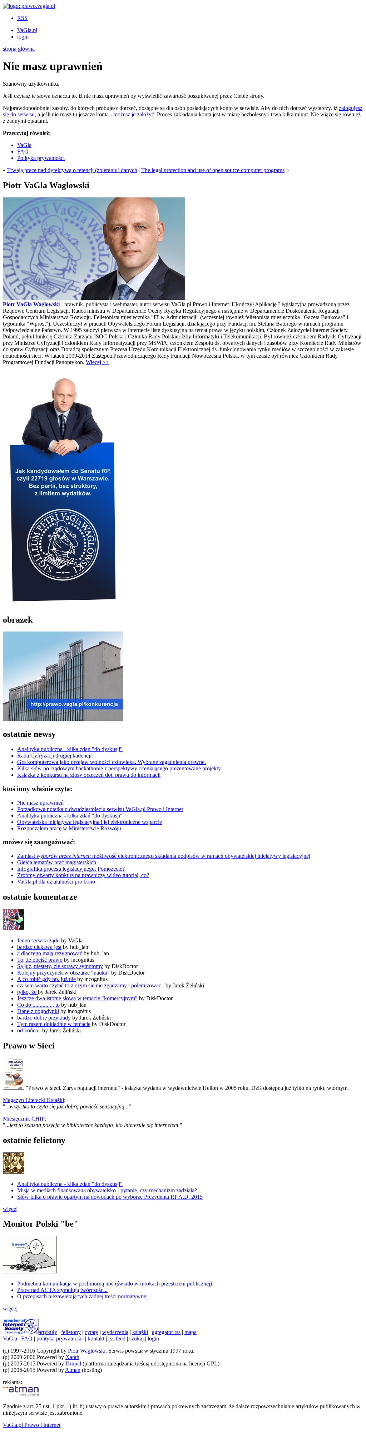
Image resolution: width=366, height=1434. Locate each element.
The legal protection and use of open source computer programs (213, 170)
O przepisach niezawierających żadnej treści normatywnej (82, 1296)
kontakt (96, 1338)
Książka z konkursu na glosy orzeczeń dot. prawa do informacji (88, 775)
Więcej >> (97, 362)
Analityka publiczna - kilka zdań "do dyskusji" (70, 749)
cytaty (91, 1332)
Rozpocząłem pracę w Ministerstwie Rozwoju (69, 828)
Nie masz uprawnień (40, 803)
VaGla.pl (27, 30)
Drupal (73, 1363)
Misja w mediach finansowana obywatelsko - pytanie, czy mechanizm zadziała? (107, 1190)
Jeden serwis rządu (38, 940)
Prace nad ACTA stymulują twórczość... (62, 1290)
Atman (72, 1370)
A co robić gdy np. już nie (46, 979)
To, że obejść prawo (40, 960)
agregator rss (166, 1332)
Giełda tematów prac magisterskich (56, 862)
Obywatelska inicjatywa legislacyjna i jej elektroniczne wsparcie (89, 822)
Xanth (72, 1357)
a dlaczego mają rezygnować (49, 953)
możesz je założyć (133, 114)
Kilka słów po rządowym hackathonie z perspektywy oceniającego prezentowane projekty (119, 768)
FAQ (23, 152)
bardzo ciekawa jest (39, 947)
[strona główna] (29, 6)
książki (140, 1332)
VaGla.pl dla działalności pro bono (56, 882)
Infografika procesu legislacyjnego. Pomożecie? (71, 869)
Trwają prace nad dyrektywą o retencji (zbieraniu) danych (72, 170)
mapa (190, 1332)
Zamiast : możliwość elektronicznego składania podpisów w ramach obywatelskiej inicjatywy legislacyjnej (163, 856)
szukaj (136, 1338)
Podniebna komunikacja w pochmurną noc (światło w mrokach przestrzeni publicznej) (114, 1283)
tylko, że (27, 992)
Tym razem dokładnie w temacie (53, 1024)
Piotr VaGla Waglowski (31, 304)
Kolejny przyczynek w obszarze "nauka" (63, 973)
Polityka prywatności (41, 158)
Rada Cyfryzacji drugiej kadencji (54, 756)
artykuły (48, 1332)
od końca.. (29, 1030)
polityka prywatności (60, 1338)
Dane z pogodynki (38, 1011)
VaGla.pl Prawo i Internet (31, 1425)
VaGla (24, 145)
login (23, 37)
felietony (71, 1332)
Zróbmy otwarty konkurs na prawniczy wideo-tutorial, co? (83, 875)
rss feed (116, 1338)
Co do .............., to (38, 1005)
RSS (22, 18)
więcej (10, 1209)
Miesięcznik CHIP (24, 1119)
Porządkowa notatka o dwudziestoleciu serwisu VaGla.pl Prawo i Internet (100, 809)
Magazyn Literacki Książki (33, 1100)
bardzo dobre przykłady (44, 1018)
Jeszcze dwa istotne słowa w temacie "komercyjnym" (77, 998)
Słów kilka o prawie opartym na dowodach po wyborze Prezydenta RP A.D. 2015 (110, 1197)
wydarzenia (115, 1332)
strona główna (19, 49)
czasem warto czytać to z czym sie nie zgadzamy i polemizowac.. (91, 985)
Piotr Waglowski (86, 1351)
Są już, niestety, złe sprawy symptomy (60, 966)
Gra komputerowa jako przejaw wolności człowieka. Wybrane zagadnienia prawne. (111, 762)
